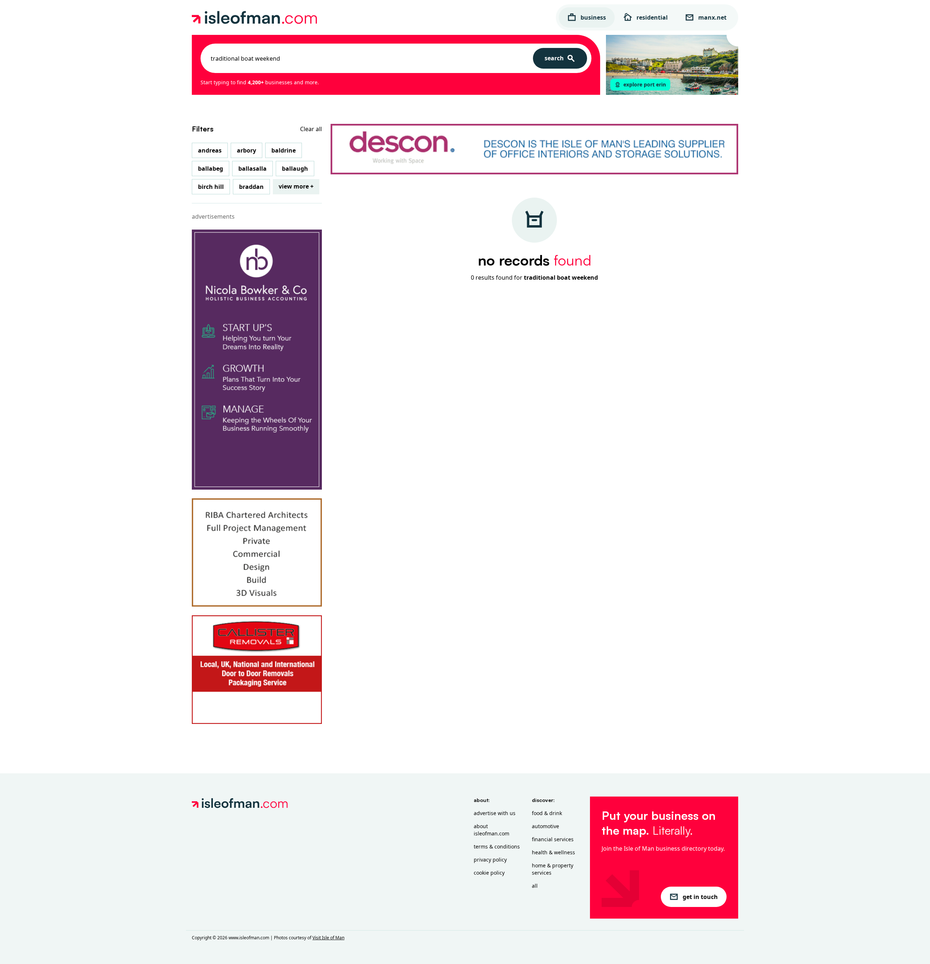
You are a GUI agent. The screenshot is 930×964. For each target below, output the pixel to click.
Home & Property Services (552, 869)
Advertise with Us (494, 813)
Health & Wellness (553, 852)
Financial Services (553, 839)
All (535, 885)
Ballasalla (252, 169)
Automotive (545, 826)
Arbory (246, 150)
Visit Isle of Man (328, 938)
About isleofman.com (491, 830)
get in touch (700, 897)
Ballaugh (295, 169)
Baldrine (283, 150)
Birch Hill (211, 187)
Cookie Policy (489, 872)
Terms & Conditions (497, 846)
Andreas (210, 150)
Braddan (251, 187)
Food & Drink (547, 813)
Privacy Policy (490, 859)
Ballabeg (210, 169)
